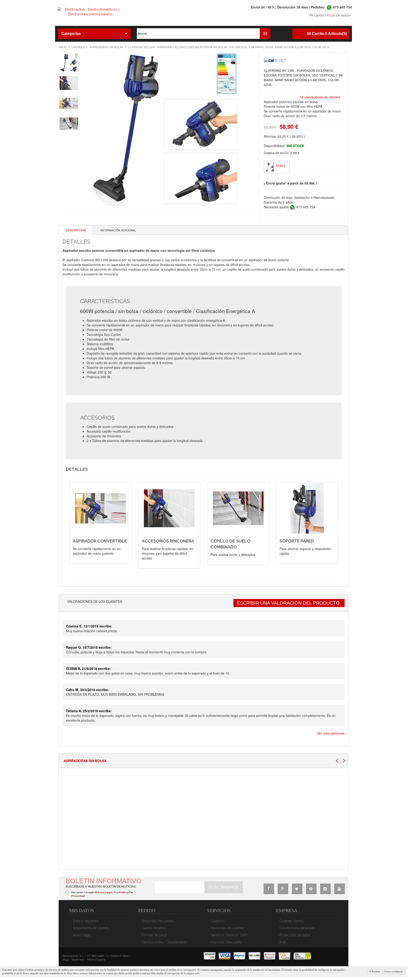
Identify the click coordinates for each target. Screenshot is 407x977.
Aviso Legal (81, 935)
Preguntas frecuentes (158, 921)
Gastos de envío (154, 928)
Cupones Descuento (226, 942)
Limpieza (78, 47)
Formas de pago (154, 935)
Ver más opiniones (331, 733)
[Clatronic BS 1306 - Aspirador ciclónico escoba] (68, 62)
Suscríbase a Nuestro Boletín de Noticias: (101, 886)
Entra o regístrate (85, 921)
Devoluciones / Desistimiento (164, 942)
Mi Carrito (316, 15)
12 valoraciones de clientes (320, 97)
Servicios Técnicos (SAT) (229, 935)
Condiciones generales (297, 928)
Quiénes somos (292, 921)
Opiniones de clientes (227, 928)
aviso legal (105, 892)
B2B (283, 942)
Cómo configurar (393, 971)
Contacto (217, 921)
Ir (265, 33)
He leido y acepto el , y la (102, 894)
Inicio (63, 47)
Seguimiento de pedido (91, 928)
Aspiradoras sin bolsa (106, 47)
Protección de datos (295, 935)
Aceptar (375, 971)
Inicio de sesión (339, 15)
